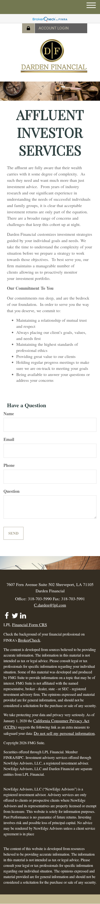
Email (8, 439)
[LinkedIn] (23, 614)
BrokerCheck (29, 640)
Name (8, 414)
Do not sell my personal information (64, 733)
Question (11, 491)
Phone (9, 465)
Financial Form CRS (29, 624)
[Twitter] (15, 614)
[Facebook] (6, 614)
